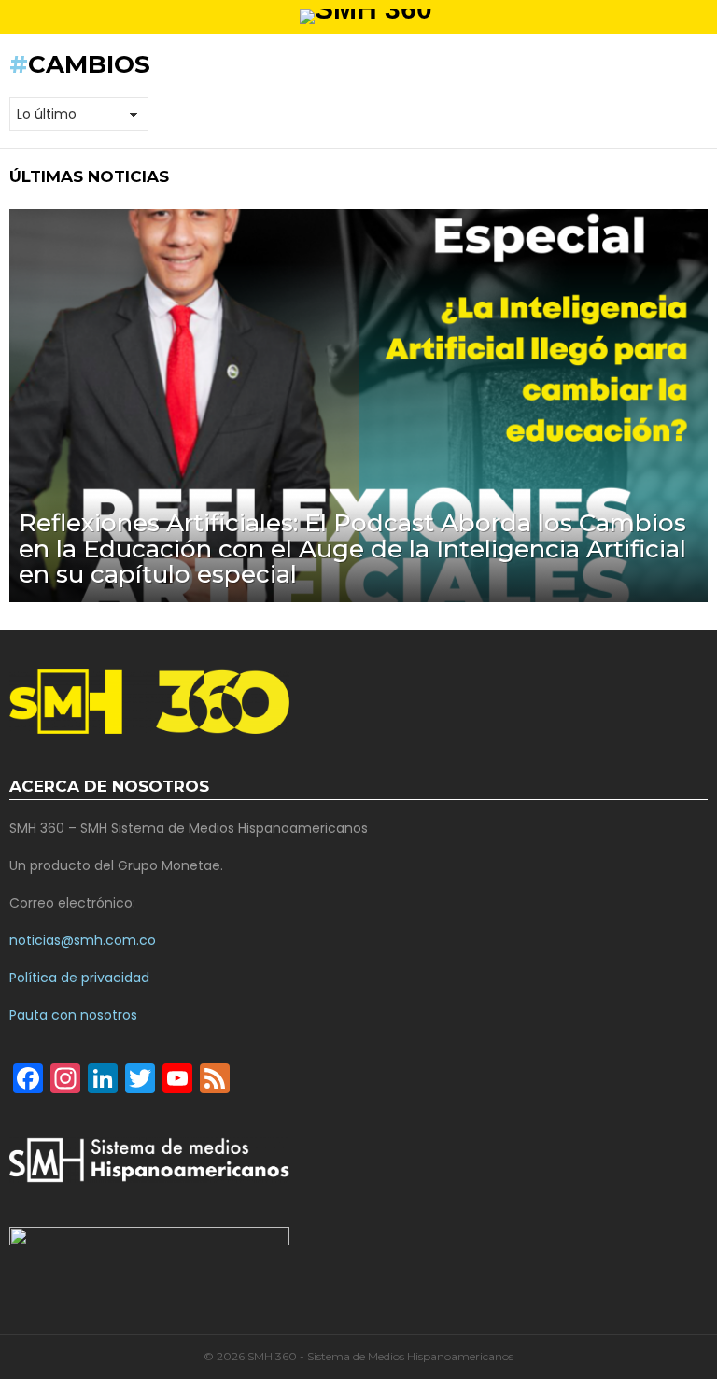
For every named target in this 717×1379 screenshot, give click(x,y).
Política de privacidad (79, 977)
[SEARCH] (700, 17)
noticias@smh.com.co (82, 940)
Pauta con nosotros (73, 1015)
